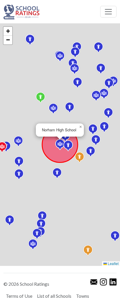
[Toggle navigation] (108, 12)
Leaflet (113, 263)
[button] (90, 151)
